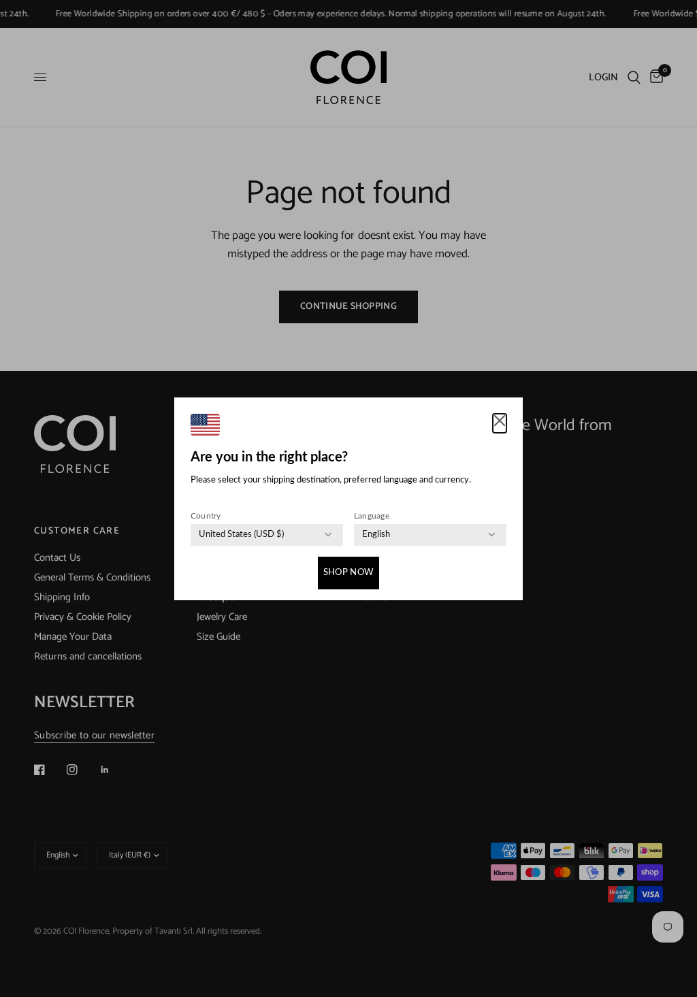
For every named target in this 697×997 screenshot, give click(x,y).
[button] (499, 423)
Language (371, 516)
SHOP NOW (348, 572)
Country (206, 516)
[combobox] (241, 535)
